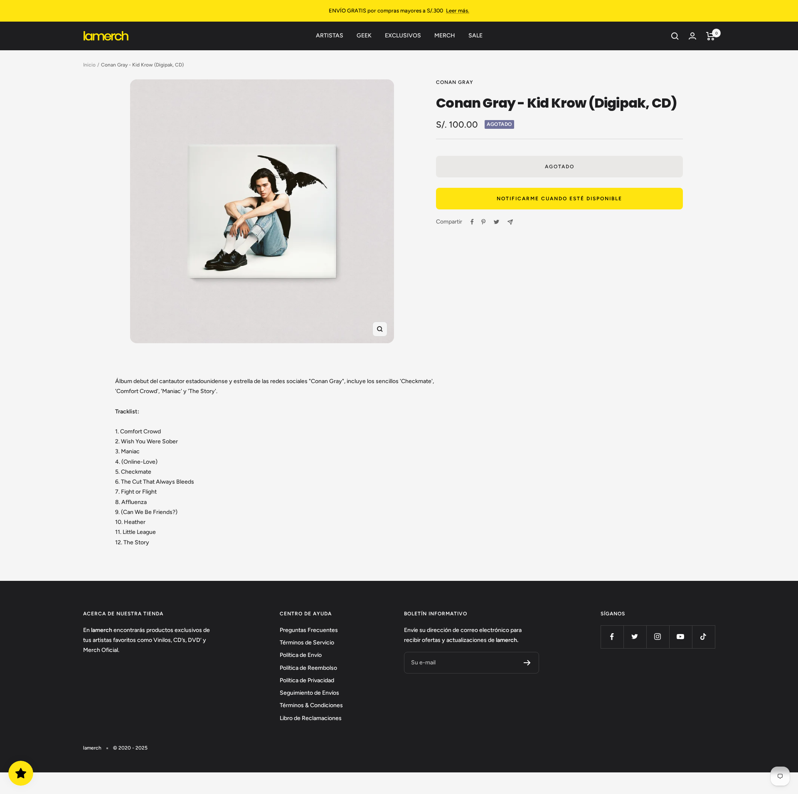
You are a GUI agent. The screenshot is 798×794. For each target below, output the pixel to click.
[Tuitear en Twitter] (496, 222)
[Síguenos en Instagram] (657, 636)
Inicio (89, 65)
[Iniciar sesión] (692, 35)
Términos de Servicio (307, 642)
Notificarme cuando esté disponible (559, 199)
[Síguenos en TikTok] (703, 636)
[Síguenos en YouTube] (680, 636)
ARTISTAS (329, 35)
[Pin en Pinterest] (483, 222)
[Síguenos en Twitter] (634, 636)
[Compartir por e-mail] (510, 222)
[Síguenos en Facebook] (612, 636)
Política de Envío (301, 655)
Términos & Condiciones (311, 705)
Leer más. (457, 10)
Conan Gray (454, 82)
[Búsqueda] (675, 36)
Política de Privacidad (307, 680)
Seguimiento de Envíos (309, 692)
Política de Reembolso (308, 667)
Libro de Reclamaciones (311, 718)
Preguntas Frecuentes (309, 630)
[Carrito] (710, 36)
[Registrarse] (527, 663)
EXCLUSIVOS (403, 35)
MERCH (444, 35)
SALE (475, 35)
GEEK (364, 35)
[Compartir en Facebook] (472, 222)
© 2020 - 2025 (130, 748)
